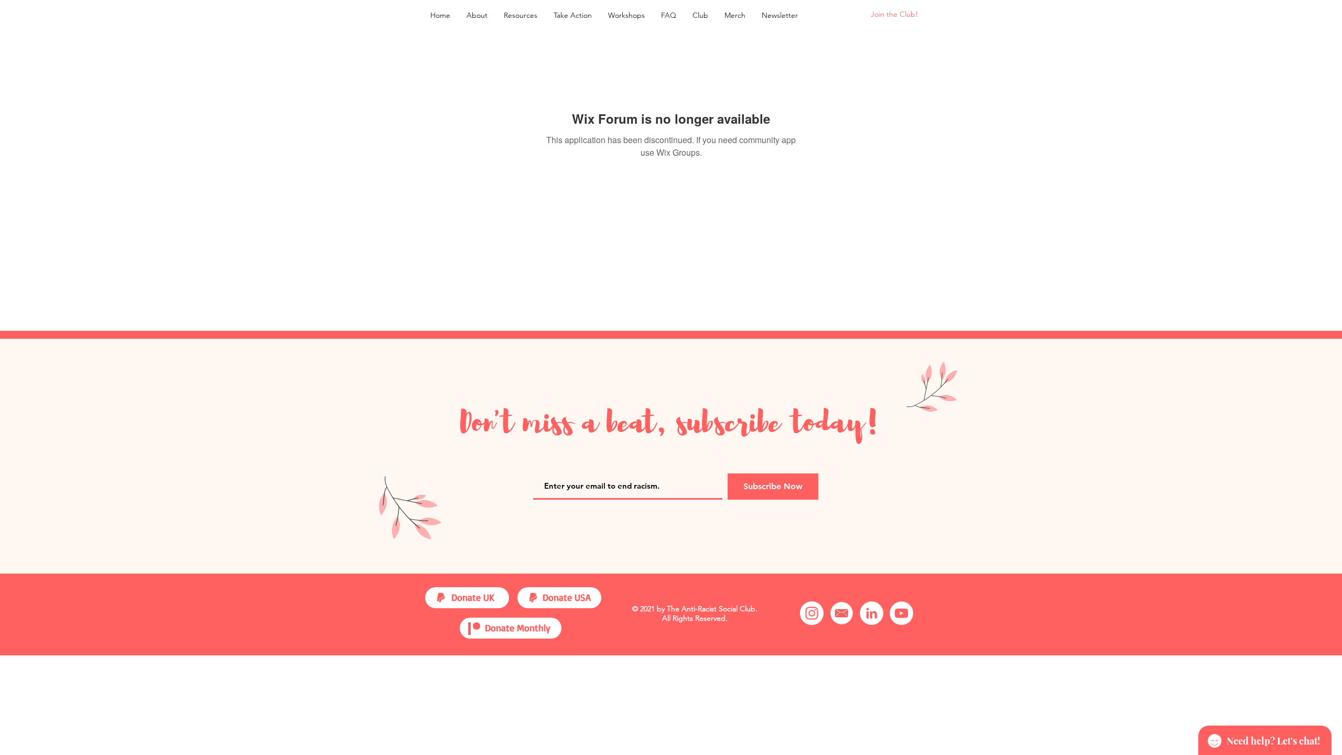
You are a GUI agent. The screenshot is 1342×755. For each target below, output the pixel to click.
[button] (520, 15)
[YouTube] (901, 613)
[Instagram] (812, 613)
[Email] (841, 613)
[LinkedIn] (871, 613)
